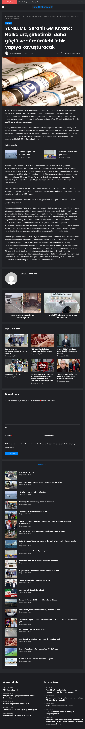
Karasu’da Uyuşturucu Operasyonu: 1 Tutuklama (38, 561)
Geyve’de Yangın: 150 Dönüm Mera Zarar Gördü (38, 600)
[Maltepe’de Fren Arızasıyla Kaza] (11, 632)
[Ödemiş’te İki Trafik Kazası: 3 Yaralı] (11, 515)
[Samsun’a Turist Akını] (16, 365)
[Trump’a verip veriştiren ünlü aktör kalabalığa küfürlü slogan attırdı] (68, 365)
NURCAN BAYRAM (15, 53)
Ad (6, 427)
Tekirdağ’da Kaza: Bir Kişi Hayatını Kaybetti (36, 502)
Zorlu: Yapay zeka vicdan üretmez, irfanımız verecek (40, 610)
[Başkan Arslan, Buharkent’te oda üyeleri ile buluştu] (16, 340)
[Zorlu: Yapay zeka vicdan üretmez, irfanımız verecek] (11, 613)
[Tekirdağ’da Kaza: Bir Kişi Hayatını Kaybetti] (11, 505)
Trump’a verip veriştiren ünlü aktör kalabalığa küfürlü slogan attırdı (67, 376)
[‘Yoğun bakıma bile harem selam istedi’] (11, 583)
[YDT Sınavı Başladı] (11, 475)
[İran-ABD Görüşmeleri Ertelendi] (11, 593)
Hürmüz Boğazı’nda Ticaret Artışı (29, 2)
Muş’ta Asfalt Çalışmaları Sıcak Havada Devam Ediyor (41, 482)
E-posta (8, 435)
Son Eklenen (42, 464)
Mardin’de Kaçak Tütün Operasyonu (33, 551)
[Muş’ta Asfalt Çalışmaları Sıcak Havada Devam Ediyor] (11, 485)
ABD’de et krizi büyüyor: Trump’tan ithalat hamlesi (41, 350)
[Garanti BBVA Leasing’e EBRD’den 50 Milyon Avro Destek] (68, 340)
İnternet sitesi (49, 435)
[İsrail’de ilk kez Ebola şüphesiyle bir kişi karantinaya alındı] (11, 534)
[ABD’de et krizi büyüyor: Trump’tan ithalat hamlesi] (42, 340)
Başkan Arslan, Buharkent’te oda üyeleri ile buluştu (16, 351)
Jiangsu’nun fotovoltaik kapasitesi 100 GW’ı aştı (38, 649)
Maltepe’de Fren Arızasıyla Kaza (32, 629)
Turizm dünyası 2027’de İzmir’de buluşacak (36, 659)
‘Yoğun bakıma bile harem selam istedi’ (35, 580)
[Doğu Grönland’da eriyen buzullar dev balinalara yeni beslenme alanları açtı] (11, 544)
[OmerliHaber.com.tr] (42, 7)
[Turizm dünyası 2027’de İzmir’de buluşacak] (11, 662)
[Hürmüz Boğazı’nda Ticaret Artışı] (11, 154)
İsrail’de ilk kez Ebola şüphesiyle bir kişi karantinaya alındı (42, 531)
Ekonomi (17, 16)
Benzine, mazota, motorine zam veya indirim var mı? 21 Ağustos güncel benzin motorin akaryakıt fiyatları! (42, 377)
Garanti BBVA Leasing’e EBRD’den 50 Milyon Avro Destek (67, 351)
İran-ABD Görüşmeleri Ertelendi (31, 590)
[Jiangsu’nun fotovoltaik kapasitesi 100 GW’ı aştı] (11, 652)
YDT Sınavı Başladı (26, 472)
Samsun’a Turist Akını (13, 374)
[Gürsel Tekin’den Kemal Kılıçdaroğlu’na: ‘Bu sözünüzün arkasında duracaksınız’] (11, 524)
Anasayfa (9, 16)
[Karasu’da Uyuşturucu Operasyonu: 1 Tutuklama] (11, 564)
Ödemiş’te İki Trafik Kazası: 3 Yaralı (33, 512)
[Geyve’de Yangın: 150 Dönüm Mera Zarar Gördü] (11, 603)
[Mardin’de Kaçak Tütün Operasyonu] (50, 154)
